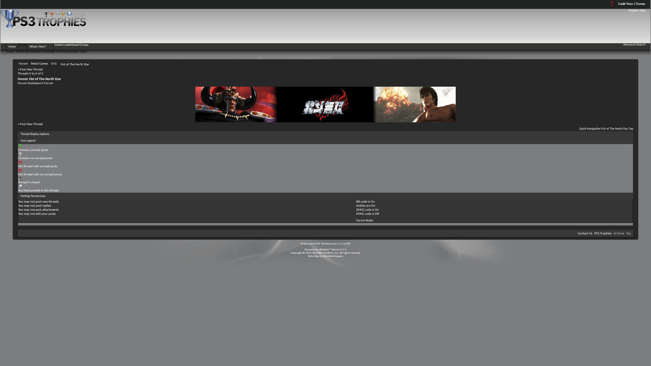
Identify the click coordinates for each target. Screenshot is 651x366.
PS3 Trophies (603, 233)
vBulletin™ (325, 249)
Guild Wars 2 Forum (631, 4)
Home (12, 46)
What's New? (37, 46)
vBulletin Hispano (333, 256)
